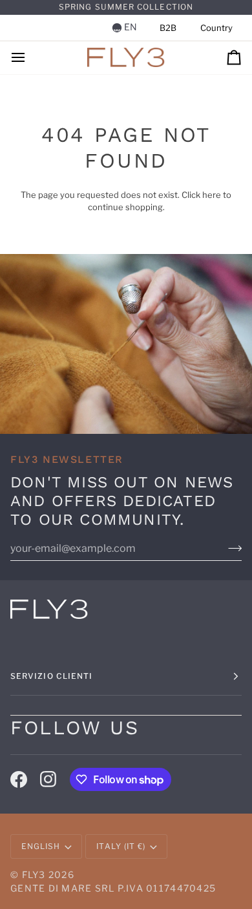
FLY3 (34, 874)
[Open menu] (29, 57)
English (41, 846)
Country (216, 28)
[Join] (235, 548)
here (211, 195)
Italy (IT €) (120, 846)
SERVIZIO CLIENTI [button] (51, 676)
